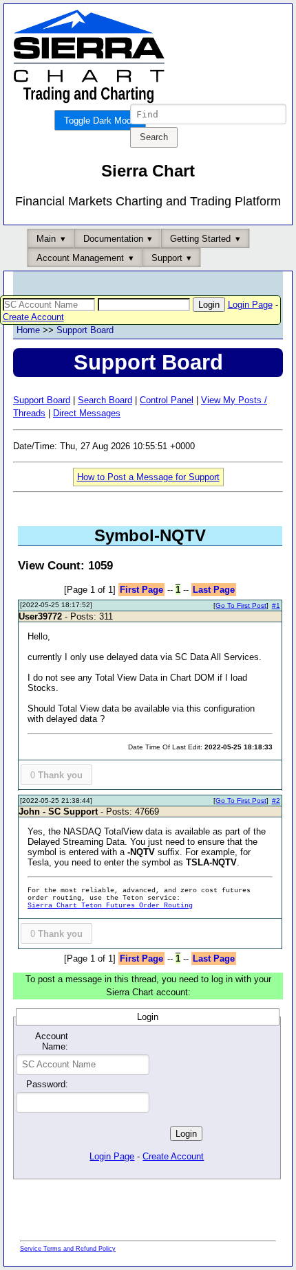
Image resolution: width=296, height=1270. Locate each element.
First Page (141, 590)
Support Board (85, 330)
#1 (276, 605)
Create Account (33, 317)
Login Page (250, 304)
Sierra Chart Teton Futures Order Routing (110, 905)
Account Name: (51, 1041)
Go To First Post (240, 605)
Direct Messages (86, 413)
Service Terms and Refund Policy (68, 1248)
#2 (276, 800)
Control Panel (166, 400)
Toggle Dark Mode (100, 120)
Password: (47, 1084)
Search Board (105, 400)
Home (28, 330)
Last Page (214, 590)
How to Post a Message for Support (148, 477)
